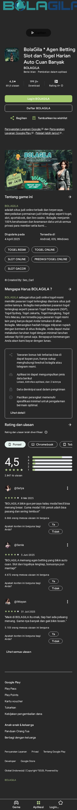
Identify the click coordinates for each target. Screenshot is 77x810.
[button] (62, 85)
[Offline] (17, 269)
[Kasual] (17, 250)
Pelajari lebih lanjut (47, 133)
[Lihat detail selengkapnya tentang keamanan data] (18, 412)
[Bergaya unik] (50, 259)
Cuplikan (38, 32)
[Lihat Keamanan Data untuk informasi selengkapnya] (70, 289)
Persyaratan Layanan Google (23, 129)
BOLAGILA (10, 779)
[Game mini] (45, 250)
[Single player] (17, 259)
